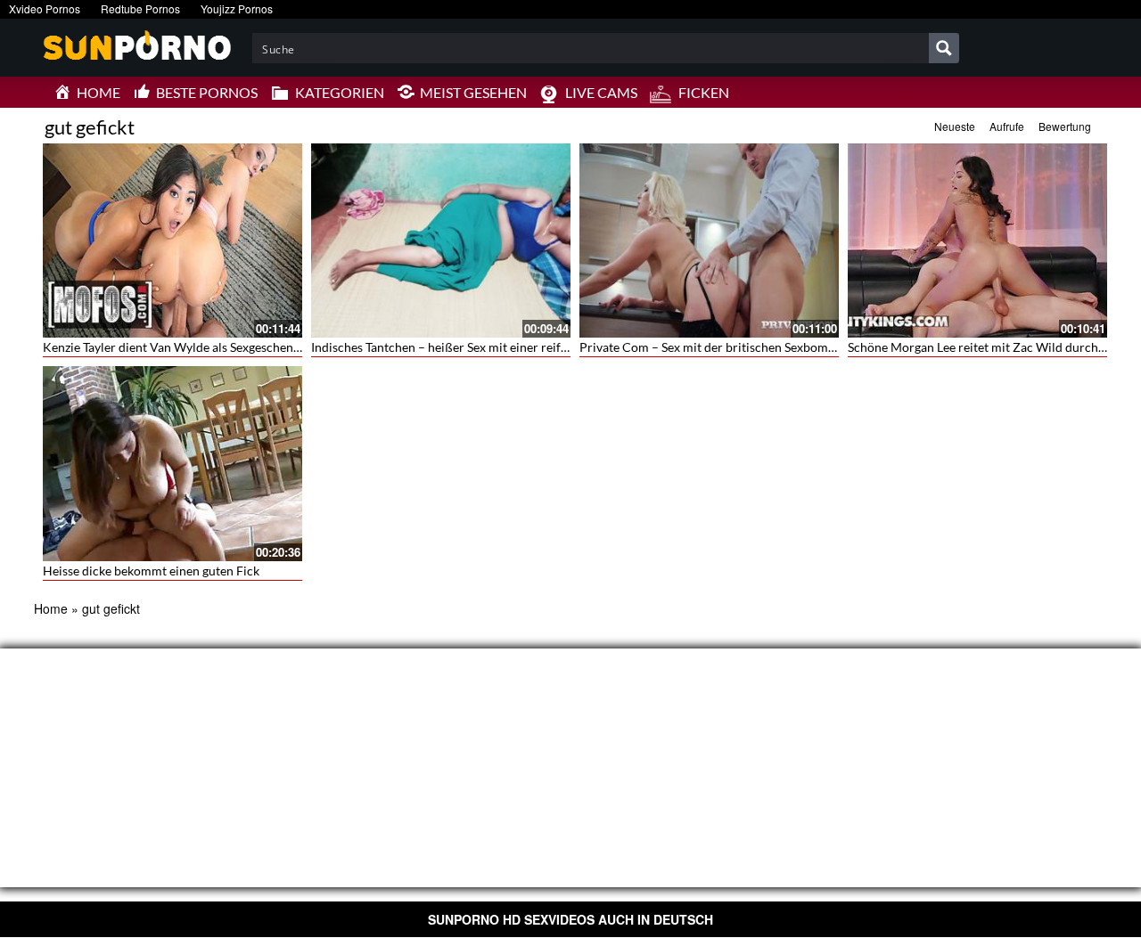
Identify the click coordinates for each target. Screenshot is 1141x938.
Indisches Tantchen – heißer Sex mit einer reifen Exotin (461, 347)
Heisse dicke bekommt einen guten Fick (151, 570)
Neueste (954, 126)
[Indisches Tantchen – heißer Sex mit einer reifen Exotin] (440, 240)
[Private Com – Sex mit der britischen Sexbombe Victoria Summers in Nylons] (709, 240)
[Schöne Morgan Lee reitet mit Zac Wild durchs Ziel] (977, 240)
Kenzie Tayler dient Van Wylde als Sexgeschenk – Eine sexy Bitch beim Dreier (253, 347)
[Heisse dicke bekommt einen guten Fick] (172, 463)
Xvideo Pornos (44, 8)
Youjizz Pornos (237, 8)
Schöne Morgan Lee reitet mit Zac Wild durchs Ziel (988, 347)
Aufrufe (1006, 126)
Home (51, 608)
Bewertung (1064, 126)
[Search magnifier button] (944, 48)
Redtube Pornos (140, 8)
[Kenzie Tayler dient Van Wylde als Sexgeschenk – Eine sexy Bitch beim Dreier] (172, 240)
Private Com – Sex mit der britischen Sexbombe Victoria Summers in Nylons (789, 347)
